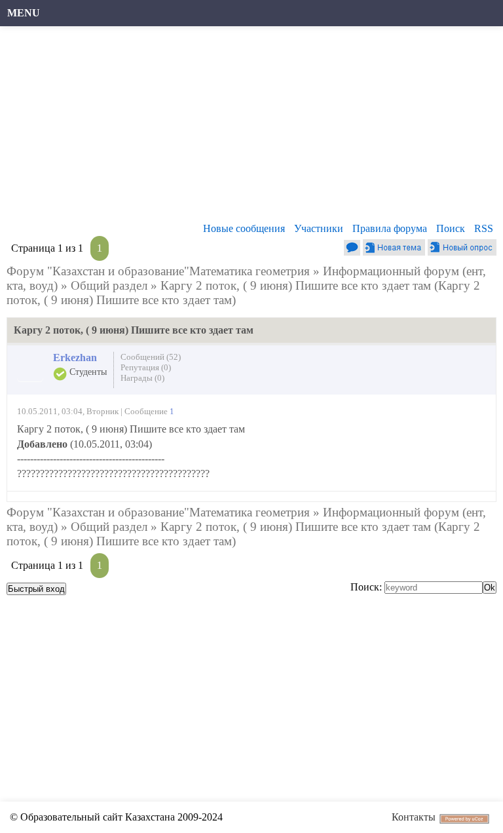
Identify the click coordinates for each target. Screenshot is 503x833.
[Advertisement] (251, 128)
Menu (23, 12)
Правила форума (389, 228)
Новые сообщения (244, 228)
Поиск (450, 228)
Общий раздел (109, 285)
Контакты (414, 817)
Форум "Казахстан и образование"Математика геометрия (158, 271)
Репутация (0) (146, 367)
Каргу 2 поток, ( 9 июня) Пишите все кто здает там (295, 285)
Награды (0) (142, 378)
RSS (483, 228)
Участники (318, 228)
